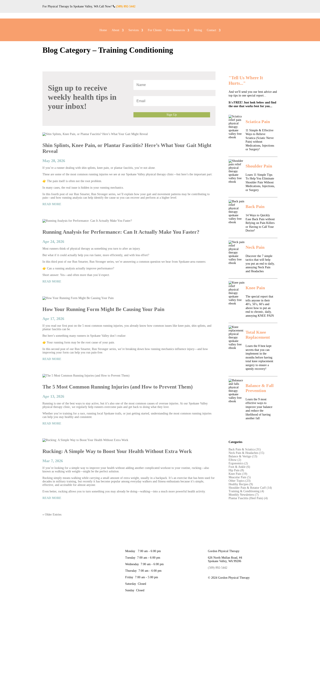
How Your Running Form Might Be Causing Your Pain (103, 309)
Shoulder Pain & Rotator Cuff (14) (250, 487)
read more (51, 204)
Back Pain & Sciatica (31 (244, 449)
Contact (211, 30)
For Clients (155, 30)
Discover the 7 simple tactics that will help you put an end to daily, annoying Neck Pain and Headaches (260, 263)
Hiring (198, 30)
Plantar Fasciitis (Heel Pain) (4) (248, 498)
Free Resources (175, 30)
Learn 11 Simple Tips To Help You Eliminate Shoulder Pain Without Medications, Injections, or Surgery (260, 182)
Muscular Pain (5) (240, 477)
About (115, 30)
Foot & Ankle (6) (239, 466)
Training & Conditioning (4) (246, 491)
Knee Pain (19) (238, 473)
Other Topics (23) (240, 480)
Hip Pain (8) (236, 470)
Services (133, 30)
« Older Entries (51, 514)
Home (103, 30)
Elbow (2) (235, 459)
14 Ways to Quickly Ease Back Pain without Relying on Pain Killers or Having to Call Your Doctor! (260, 223)
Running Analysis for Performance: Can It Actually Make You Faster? (120, 232)
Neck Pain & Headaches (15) (246, 453)
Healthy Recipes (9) (241, 484)
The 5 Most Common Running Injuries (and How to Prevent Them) (117, 387)
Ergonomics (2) (238, 463)
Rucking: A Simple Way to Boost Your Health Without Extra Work (117, 451)
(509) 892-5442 (125, 6)
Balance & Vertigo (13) (243, 456)
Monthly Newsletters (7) (244, 494)
